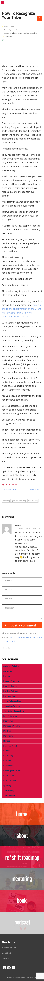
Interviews (8, 721)
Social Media (8, 775)
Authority (7, 671)
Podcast (6, 750)
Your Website (9, 795)
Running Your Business (13, 770)
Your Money (8, 790)
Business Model (10, 696)
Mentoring (6, 953)
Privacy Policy (34, 977)
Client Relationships (12, 701)
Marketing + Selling (11, 726)
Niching (6, 741)
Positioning (8, 755)
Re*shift (7, 760)
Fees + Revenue (10, 716)
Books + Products (11, 681)
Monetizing (8, 736)
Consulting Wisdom (11, 706)
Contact (5, 958)
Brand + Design (10, 686)
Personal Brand (10, 746)
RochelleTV (8, 765)
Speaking (7, 785)
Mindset (7, 731)
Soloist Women (9, 780)
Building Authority (11, 691)
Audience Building (11, 666)
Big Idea (6, 676)
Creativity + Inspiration (13, 711)
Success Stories (9, 947)
